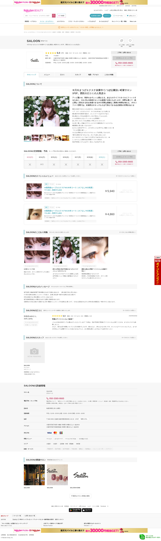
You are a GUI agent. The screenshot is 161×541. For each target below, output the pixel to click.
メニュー (47, 74)
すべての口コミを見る (128, 310)
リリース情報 (95, 506)
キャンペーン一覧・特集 (119, 21)
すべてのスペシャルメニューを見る (125, 176)
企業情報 (3, 535)
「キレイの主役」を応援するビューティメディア (14, 523)
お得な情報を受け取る (116, 10)
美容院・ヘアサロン (31, 21)
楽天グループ (120, 5)
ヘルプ (106, 10)
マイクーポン (119, 15)
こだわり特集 (108, 74)
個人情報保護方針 (12, 535)
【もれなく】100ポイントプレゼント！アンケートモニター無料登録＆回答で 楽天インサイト (38, 519)
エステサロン (61, 21)
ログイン (107, 15)
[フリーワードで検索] (54, 16)
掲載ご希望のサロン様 (130, 10)
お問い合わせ (82, 506)
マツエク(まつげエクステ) (44, 32)
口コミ (62, 74)
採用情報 (31, 535)
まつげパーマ (59, 438)
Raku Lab (133, 21)
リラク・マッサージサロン (76, 21)
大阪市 (55, 444)
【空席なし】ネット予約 (124, 58)
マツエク (49, 438)
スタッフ (78, 74)
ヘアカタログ (92, 21)
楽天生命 (127, 5)
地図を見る (84, 419)
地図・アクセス (93, 74)
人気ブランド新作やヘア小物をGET (53, 523)
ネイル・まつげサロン (47, 21)
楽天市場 (134, 5)
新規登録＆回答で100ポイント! (107, 5)
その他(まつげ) (83, 438)
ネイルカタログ (103, 21)
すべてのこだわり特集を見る (126, 232)
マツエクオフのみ (70, 438)
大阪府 (54, 32)
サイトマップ (73, 506)
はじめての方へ (98, 10)
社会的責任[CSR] (23, 535)
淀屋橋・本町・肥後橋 (63, 32)
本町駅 (72, 32)
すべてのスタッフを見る (128, 337)
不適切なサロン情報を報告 (80, 496)
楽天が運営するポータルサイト (92, 523)
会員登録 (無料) (96, 15)
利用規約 (66, 506)
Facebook (103, 506)
